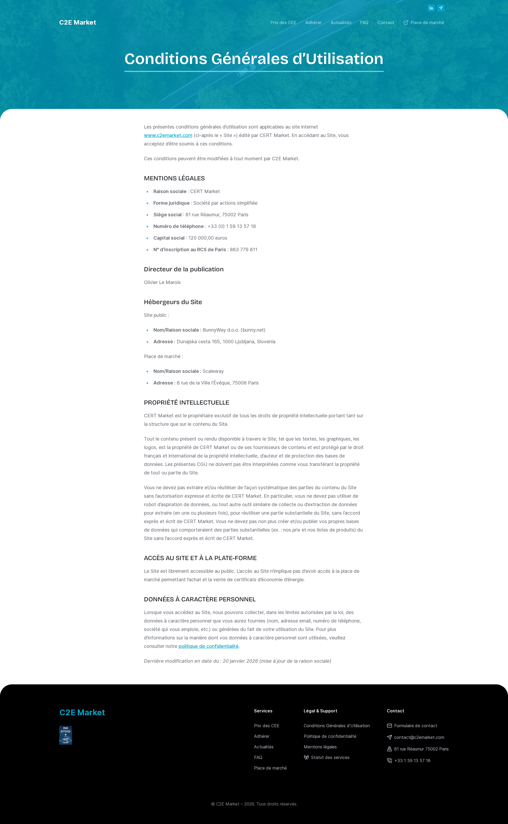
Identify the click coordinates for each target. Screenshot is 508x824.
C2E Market (77, 22)
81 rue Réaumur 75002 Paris (421, 749)
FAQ (364, 22)
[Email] (440, 8)
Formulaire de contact (415, 725)
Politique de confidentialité (330, 736)
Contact (386, 22)
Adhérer (313, 22)
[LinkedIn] (431, 8)
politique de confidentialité (209, 646)
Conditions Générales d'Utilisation (337, 725)
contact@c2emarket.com (419, 737)
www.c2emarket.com (168, 135)
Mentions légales (320, 746)
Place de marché (427, 22)
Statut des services (330, 757)
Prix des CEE (283, 22)
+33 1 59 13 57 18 (412, 760)
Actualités (341, 22)
